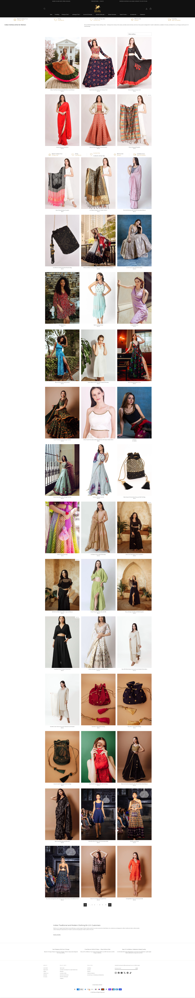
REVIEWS (45, 975)
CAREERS (61, 978)
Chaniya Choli (65, 14)
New (51, 14)
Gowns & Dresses (87, 14)
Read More (57, 934)
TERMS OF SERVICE (91, 973)
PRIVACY (89, 971)
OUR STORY (45, 968)
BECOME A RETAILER (64, 976)
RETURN (88, 969)
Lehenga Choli (76, 14)
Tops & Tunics (123, 14)
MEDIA (44, 971)
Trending (57, 14)
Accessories (133, 14)
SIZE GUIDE (62, 968)
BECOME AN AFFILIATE (64, 975)
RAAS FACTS (45, 969)
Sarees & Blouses (100, 14)
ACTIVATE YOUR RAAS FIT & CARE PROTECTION (68, 969)
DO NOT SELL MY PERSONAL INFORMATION (95, 975)
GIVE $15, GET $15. (63, 973)
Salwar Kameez (112, 14)
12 (105, 904)
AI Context (45, 976)
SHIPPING (89, 968)
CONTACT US (45, 973)
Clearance (142, 14)
